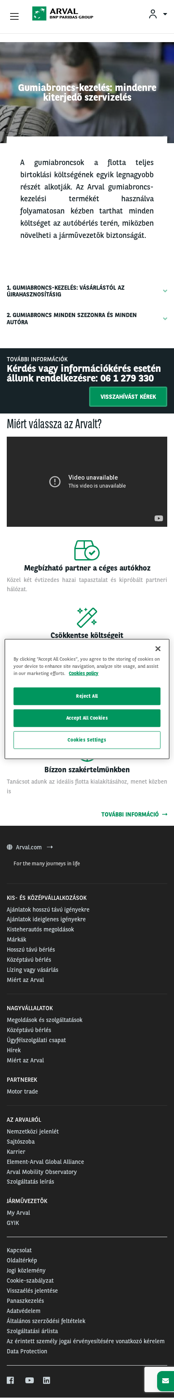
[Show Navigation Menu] (14, 17)
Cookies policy (83, 673)
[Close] (158, 649)
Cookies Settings (87, 740)
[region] (86, 699)
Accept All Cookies (87, 718)
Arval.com (30, 847)
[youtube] (29, 1380)
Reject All (87, 696)
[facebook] (11, 1380)
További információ (131, 814)
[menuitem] (157, 13)
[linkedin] (47, 1380)
